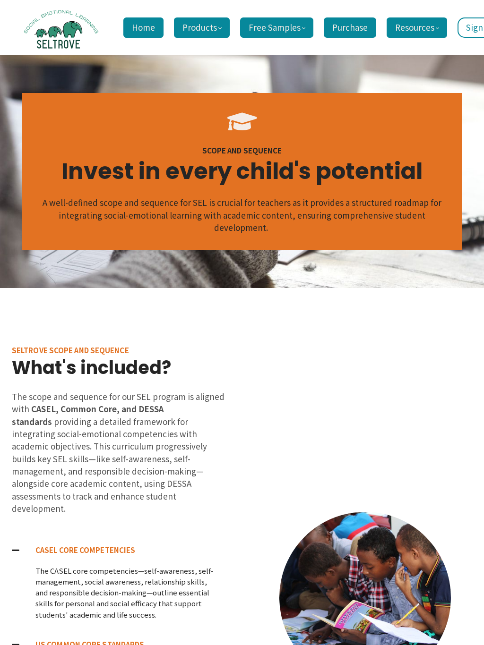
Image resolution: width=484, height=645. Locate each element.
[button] (119, 550)
